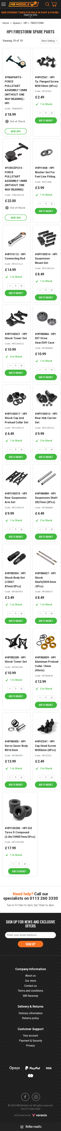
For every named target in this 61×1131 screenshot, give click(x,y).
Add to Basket (46, 120)
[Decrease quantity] (40, 113)
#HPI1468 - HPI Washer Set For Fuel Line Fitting (45, 172)
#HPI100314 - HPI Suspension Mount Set (46, 259)
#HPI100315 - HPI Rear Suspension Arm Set (16, 498)
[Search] (47, 4)
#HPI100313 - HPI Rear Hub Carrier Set (46, 418)
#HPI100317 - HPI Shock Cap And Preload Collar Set (16, 418)
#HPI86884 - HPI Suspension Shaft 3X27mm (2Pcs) (46, 498)
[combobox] (49, 41)
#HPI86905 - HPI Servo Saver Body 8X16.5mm (16, 746)
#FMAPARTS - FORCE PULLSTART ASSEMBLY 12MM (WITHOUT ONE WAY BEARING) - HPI (16, 90)
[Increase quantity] (51, 113)
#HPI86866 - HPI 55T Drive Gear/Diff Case (45, 338)
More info (16, 131)
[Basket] (56, 4)
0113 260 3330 (44, 898)
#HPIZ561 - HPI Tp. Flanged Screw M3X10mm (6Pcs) (46, 82)
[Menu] (3, 4)
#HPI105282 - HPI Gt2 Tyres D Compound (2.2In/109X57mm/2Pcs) (20, 832)
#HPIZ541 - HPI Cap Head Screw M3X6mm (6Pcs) (45, 746)
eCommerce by (26, 1115)
